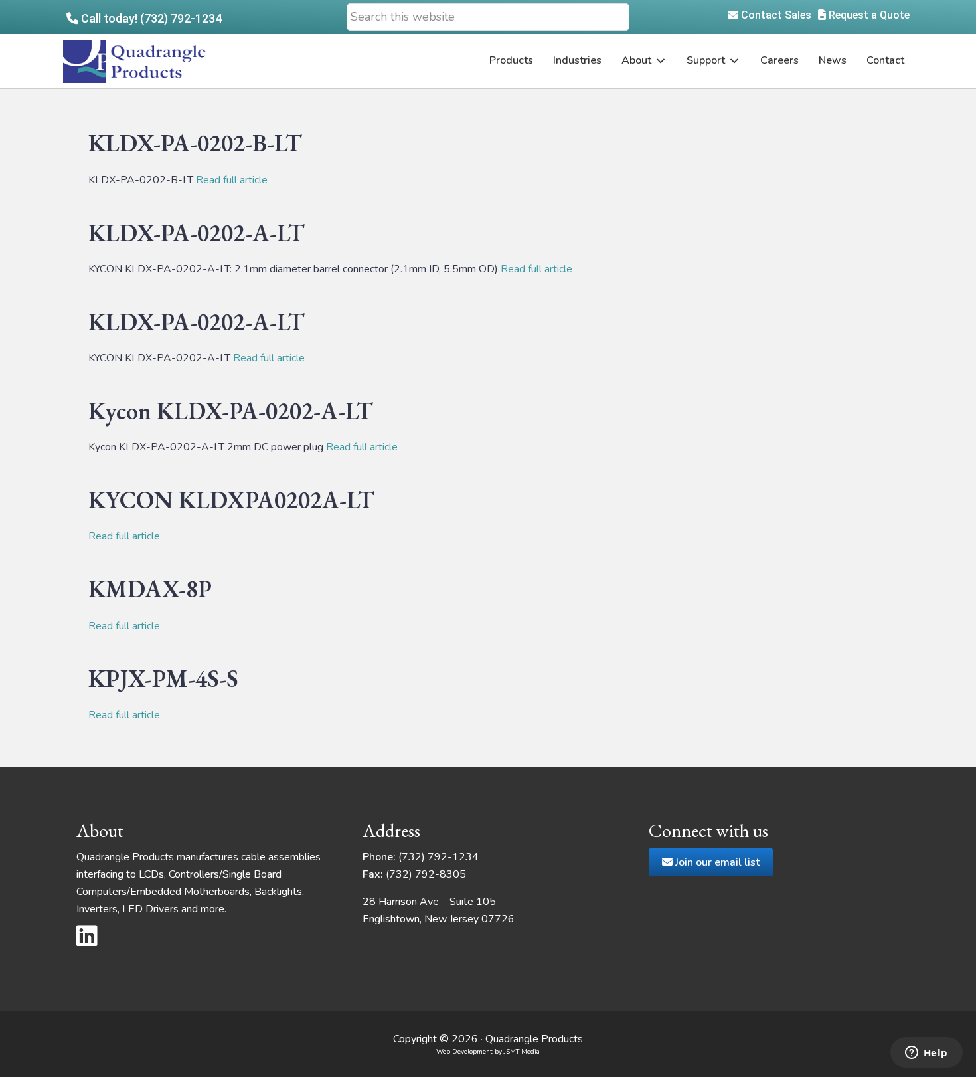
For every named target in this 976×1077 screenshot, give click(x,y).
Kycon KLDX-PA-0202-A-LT (230, 411)
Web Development (464, 1051)
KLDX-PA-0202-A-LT (196, 232)
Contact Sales (774, 15)
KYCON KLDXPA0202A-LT (231, 500)
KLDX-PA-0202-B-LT (195, 143)
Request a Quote (868, 15)
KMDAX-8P (150, 589)
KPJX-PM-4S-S (163, 678)
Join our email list (716, 862)
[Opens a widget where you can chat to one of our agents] (926, 1053)
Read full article (232, 180)
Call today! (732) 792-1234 (150, 18)
